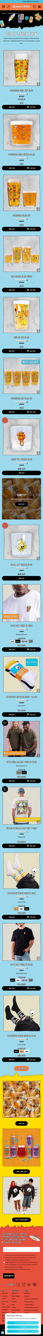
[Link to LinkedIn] (34, 1284)
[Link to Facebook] (18, 1284)
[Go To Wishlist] (34, 6)
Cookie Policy (29, 1305)
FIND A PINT (21, 504)
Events (14, 1302)
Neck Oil (5, 1293)
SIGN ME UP (8, 1276)
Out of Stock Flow (12, 13)
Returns (27, 1296)
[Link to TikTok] (29, 1284)
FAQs (13, 1299)
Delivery (27, 1293)
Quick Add (33, 107)
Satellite (5, 1310)
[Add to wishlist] (38, 84)
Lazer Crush (6, 1307)
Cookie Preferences (31, 1307)
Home (4, 13)
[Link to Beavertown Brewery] (21, 7)
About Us (15, 1293)
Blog (13, 1305)
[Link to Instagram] (23, 1284)
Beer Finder (16, 1296)
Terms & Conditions (31, 1299)
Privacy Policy (29, 1302)
